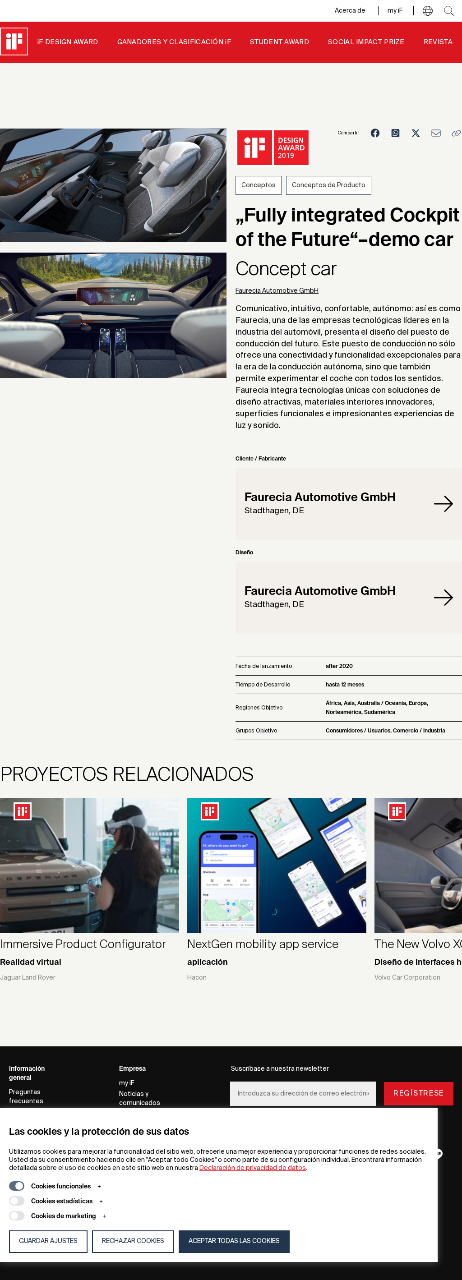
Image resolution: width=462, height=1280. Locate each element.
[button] (427, 11)
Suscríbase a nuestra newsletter (280, 1069)
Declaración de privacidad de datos (252, 1168)
